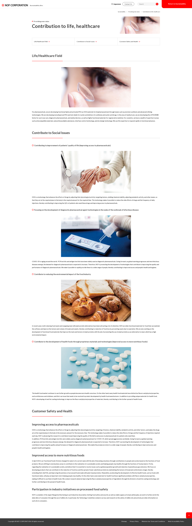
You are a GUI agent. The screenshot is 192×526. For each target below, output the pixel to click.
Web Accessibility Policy (176, 521)
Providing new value (134, 11)
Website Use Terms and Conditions (153, 521)
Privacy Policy (134, 521)
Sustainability (121, 11)
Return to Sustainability (177, 4)
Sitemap (124, 521)
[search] (157, 4)
